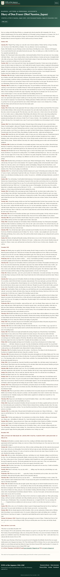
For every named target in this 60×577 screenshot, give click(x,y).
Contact (50, 567)
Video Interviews (55, 565)
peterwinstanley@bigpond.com (31, 548)
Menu (56, 3)
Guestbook (56, 567)
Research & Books (44, 565)
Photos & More (43, 567)
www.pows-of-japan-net (48, 548)
